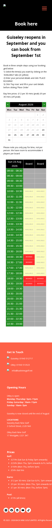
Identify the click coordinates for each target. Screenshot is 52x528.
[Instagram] (5, 510)
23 (43, 130)
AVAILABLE (29, 191)
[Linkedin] (17, 510)
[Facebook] (11, 510)
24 (9, 135)
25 (15, 135)
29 (37, 135)
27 (28, 135)
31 (9, 140)
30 (43, 135)
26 (21, 135)
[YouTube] (22, 510)
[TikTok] (28, 510)
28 (33, 135)
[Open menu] (44, 8)
